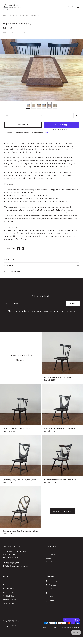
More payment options (61, 129)
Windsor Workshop (60, 627)
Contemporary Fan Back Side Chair (21, 460)
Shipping (6, 33)
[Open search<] (68, 6)
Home (5, 15)
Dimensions (9, 259)
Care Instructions (12, 272)
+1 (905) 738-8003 (11, 563)
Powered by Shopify (73, 627)
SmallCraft (13, 15)
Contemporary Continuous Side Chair (21, 511)
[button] (76, 115)
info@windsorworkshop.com (16, 566)
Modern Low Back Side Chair (21, 409)
